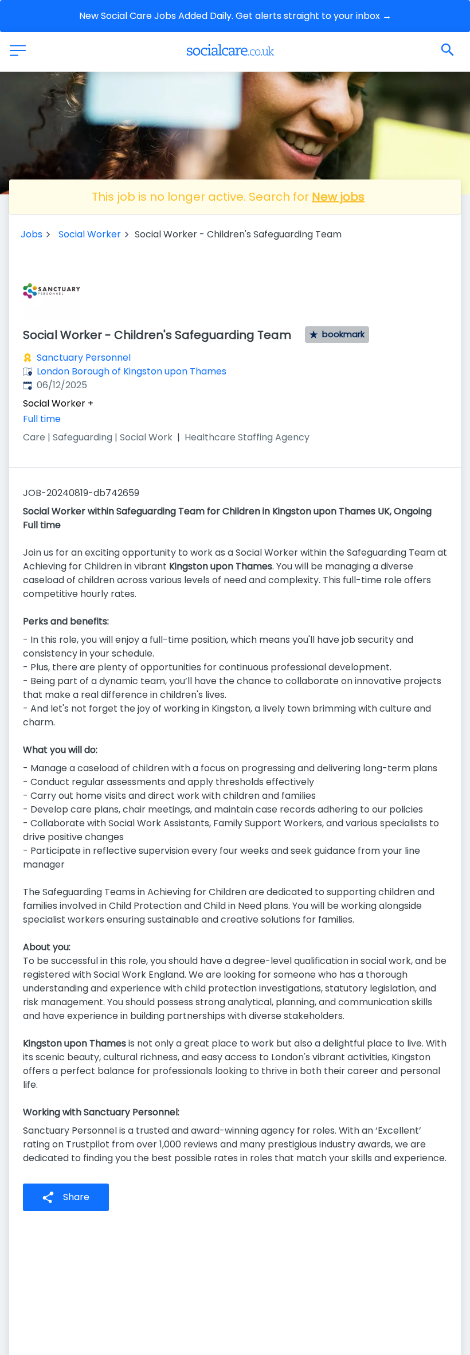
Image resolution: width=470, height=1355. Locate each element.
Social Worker (89, 234)
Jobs (31, 234)
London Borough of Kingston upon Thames (131, 371)
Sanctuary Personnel (84, 357)
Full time (42, 418)
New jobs (338, 197)
